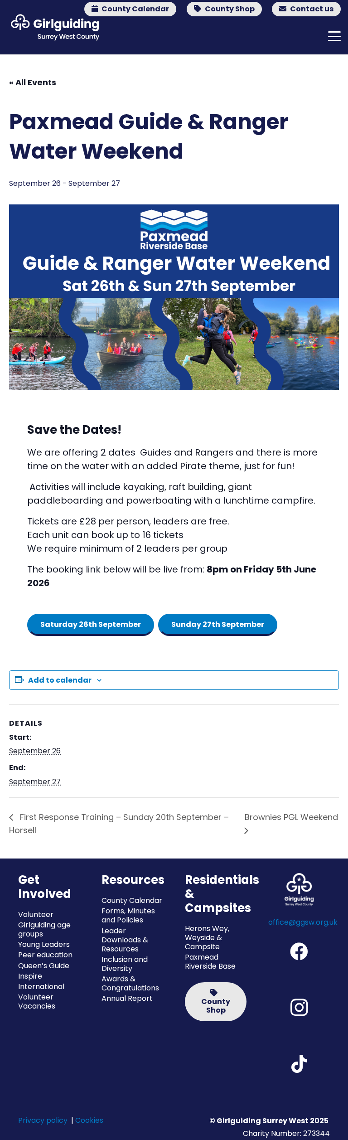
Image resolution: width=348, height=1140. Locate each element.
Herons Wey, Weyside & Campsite (207, 937)
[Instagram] (299, 1007)
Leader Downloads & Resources (125, 940)
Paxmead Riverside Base (210, 961)
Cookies (89, 1120)
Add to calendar (60, 680)
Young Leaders (44, 944)
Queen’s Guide (43, 966)
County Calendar (132, 900)
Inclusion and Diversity (125, 964)
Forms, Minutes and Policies (128, 915)
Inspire (30, 976)
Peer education (45, 955)
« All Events (32, 82)
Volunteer (35, 914)
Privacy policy (43, 1120)
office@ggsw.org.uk (303, 922)
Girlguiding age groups (44, 929)
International (41, 986)
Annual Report (127, 998)
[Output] (53, 27)
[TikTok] (299, 1064)
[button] (334, 36)
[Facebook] (299, 951)
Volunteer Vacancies (36, 1001)
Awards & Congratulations (130, 983)
